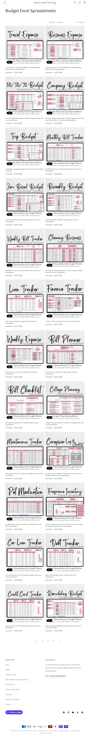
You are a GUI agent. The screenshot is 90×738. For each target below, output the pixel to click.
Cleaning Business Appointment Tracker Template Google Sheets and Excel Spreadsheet (63, 271)
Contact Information (12, 689)
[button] (4, 2)
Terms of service (64, 730)
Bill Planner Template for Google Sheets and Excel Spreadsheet (61, 373)
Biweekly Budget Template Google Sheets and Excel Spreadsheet (62, 221)
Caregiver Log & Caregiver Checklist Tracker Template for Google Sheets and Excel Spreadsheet (63, 474)
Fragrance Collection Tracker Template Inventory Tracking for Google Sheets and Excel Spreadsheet (64, 525)
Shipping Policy (10, 675)
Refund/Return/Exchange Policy (16, 680)
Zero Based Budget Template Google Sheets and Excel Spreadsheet (22, 221)
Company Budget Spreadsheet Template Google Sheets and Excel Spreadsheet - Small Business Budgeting (64, 119)
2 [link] (42, 641)
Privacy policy (53, 730)
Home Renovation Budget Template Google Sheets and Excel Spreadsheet (63, 627)
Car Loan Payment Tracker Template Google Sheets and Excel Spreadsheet (23, 576)
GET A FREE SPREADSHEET (55, 676)
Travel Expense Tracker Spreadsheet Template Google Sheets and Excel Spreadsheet (22, 68)
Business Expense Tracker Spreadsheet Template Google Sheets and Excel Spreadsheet (63, 68)
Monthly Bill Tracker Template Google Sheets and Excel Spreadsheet (63, 170)
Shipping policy (75, 730)
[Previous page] (30, 640)
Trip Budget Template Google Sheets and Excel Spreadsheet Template (24, 170)
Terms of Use (10, 684)
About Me (8, 694)
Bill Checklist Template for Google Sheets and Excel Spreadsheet (22, 424)
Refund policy (43, 730)
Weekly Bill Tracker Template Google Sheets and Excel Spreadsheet (22, 271)
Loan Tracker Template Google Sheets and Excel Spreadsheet (21, 322)
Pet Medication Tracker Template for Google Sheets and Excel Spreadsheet (23, 525)
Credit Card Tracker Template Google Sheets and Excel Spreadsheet (22, 627)
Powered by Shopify (31, 730)
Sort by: (52, 22)
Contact (8, 704)
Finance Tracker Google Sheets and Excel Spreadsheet (62, 321)
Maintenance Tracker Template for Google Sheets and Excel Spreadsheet (24, 474)
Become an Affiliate (12, 699)
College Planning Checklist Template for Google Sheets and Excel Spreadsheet (64, 424)
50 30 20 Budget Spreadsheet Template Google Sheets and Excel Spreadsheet (24, 119)
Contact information (46, 733)
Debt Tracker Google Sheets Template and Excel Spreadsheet (60, 576)
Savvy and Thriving (20, 730)
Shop (7, 665)
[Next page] (59, 640)
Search (7, 670)
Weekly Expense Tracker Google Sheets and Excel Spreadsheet (21, 373)
